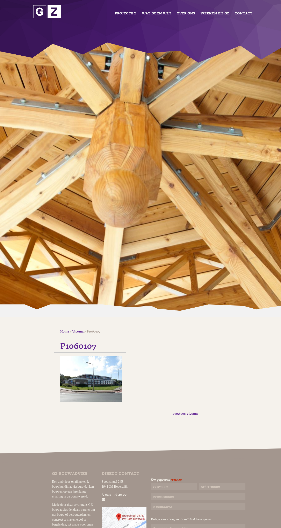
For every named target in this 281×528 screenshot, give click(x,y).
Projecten (125, 13)
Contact (243, 13)
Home (64, 332)
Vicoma (78, 332)
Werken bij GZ (215, 13)
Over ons (186, 13)
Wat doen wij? (156, 13)
